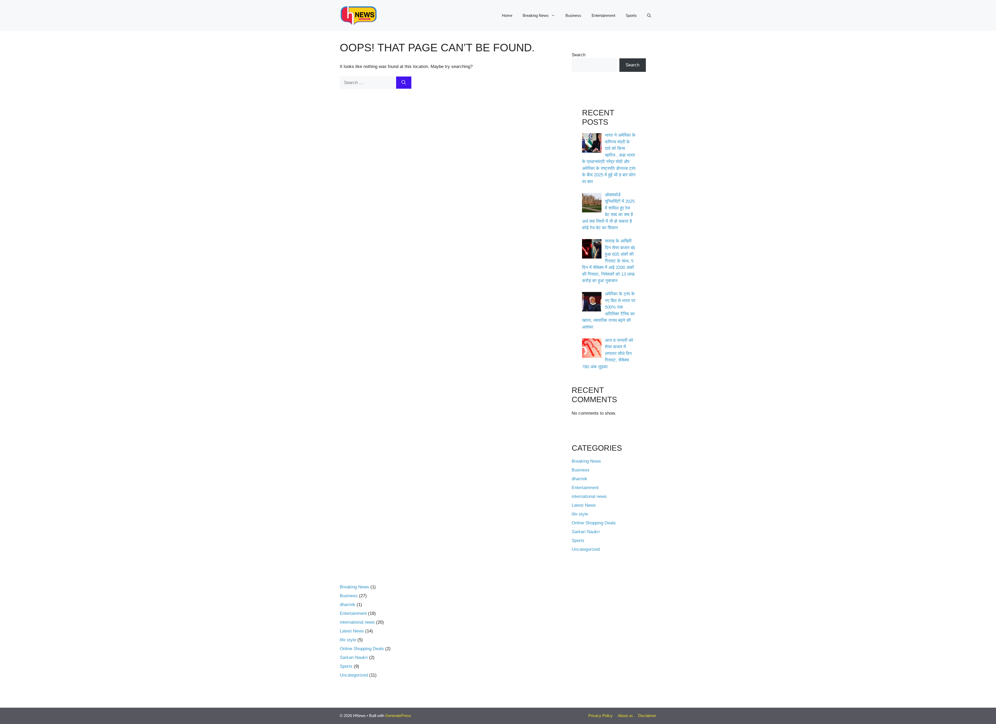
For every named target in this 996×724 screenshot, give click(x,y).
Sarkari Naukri (586, 531)
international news (589, 496)
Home (507, 15)
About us (625, 715)
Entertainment (603, 15)
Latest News (584, 505)
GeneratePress (398, 715)
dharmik (579, 478)
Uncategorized (586, 549)
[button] (649, 15)
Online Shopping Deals (594, 522)
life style (580, 514)
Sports (631, 15)
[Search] (403, 82)
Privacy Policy (600, 715)
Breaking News (536, 15)
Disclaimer (647, 715)
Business (573, 15)
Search (578, 54)
